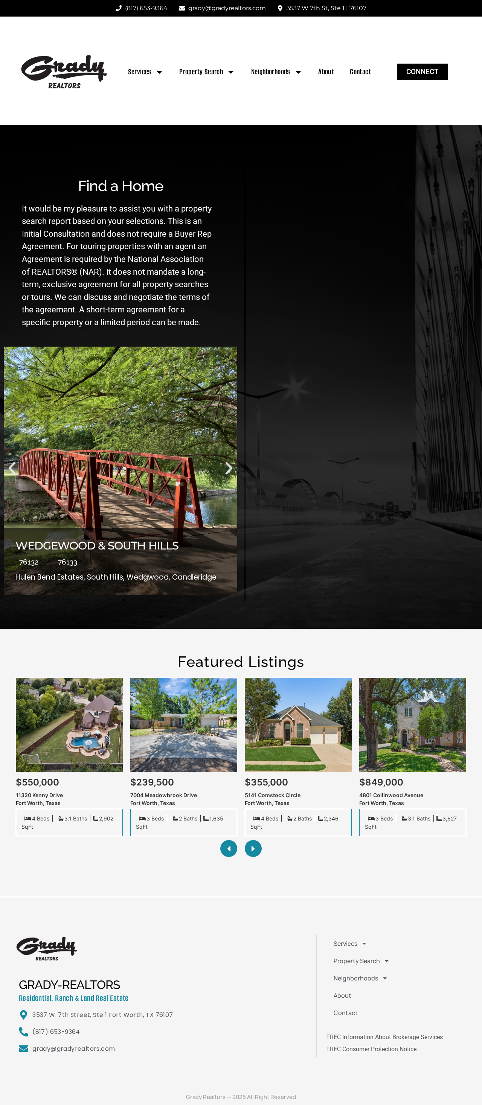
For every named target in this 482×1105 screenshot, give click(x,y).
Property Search (201, 72)
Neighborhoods (270, 72)
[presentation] (228, 848)
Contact (360, 72)
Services (139, 72)
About (326, 72)
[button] (12, 468)
